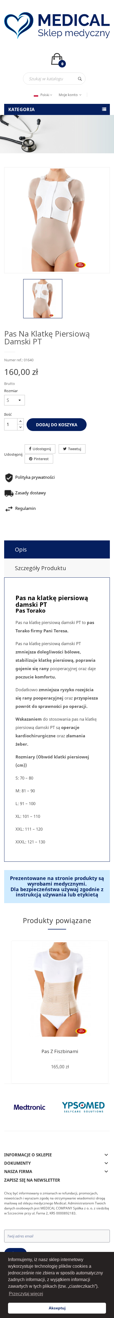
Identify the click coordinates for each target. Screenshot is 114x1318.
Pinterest (41, 458)
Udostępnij (42, 448)
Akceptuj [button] (57, 1308)
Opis (21, 549)
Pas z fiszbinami (60, 1051)
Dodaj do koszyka (56, 424)
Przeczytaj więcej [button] (26, 1293)
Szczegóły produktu (40, 568)
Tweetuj (74, 448)
